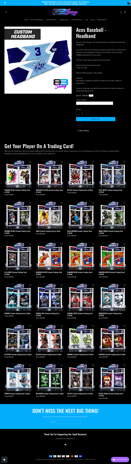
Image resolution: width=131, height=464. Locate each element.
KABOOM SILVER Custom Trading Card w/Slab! (49, 273)
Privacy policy (69, 459)
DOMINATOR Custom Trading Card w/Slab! (110, 314)
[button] (6, 12)
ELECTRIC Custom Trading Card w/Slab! (18, 354)
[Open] (4, 460)
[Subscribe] (79, 422)
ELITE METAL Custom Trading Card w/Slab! (110, 191)
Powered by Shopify (50, 459)
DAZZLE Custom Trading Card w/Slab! (80, 190)
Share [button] (80, 125)
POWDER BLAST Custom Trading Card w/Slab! (17, 191)
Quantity (78, 109)
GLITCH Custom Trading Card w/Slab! (49, 354)
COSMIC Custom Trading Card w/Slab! (17, 313)
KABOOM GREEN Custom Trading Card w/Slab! (112, 273)
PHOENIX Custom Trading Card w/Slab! (112, 354)
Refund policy (60, 459)
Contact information (90, 459)
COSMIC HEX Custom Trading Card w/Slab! (47, 314)
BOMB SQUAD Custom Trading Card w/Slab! (111, 232)
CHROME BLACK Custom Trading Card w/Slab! (17, 232)
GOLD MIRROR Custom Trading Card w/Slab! (79, 232)
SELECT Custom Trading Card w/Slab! (80, 394)
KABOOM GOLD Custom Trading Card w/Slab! (79, 273)
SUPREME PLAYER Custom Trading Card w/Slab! (49, 191)
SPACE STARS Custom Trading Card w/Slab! (111, 395)
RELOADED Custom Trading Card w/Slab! (50, 394)
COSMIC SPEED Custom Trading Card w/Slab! (80, 314)
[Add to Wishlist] (30, 162)
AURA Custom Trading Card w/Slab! (48, 231)
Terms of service (79, 459)
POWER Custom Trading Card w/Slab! (17, 394)
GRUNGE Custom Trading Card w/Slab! (80, 354)
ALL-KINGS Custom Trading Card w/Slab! (15, 273)
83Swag (43, 459)
